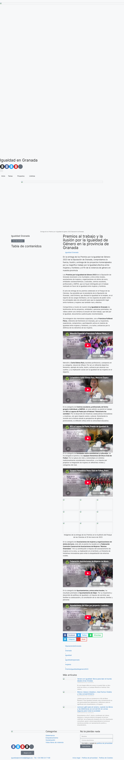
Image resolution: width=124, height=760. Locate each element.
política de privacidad (104, 743)
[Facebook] (7, 166)
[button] (1, 170)
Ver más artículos (18, 241)
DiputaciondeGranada (73, 646)
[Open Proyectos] (25, 176)
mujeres (68, 664)
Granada (68, 651)
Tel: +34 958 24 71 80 (42, 758)
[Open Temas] (14, 176)
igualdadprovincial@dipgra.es (22, 758)
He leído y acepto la (97, 743)
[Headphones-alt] (20, 166)
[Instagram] (2, 166)
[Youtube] (16, 166)
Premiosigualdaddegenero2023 (76, 669)
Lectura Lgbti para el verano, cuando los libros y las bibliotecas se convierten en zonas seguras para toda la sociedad (95, 709)
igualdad (68, 655)
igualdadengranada (72, 660)
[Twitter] (11, 166)
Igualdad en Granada (19, 160)
